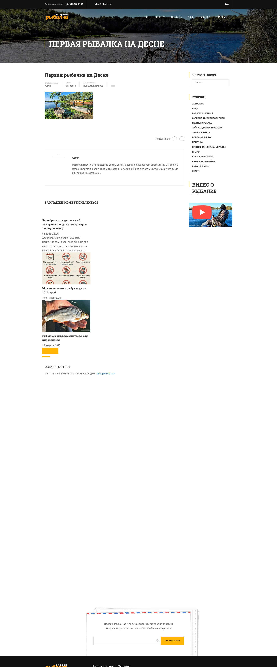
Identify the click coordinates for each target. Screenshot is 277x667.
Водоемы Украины (202, 113)
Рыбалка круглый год (204, 161)
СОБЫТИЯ (160, 17)
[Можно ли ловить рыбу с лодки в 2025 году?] (66, 268)
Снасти (196, 171)
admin (48, 86)
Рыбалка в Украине (202, 156)
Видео (195, 108)
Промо (196, 152)
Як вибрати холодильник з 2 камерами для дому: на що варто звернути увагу (64, 224)
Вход (227, 4)
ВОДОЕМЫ (221, 17)
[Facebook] (174, 138)
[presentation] (46, 351)
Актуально (198, 103)
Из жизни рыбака (202, 123)
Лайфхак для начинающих (207, 127)
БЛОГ (146, 17)
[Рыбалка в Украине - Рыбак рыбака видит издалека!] (57, 18)
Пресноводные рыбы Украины (209, 147)
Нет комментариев (93, 86)
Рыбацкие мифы (201, 166)
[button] (46, 356)
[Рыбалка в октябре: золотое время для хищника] (66, 315)
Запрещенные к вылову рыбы (208, 118)
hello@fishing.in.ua (102, 4)
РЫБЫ (190, 17)
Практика (197, 142)
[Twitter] (181, 138)
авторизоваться (106, 373)
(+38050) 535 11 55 (74, 4)
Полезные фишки (201, 137)
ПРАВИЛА (176, 17)
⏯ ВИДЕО (205, 17)
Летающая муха (201, 132)
